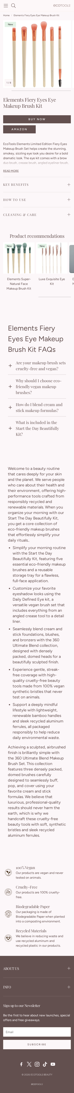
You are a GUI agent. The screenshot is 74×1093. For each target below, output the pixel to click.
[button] (5, 5)
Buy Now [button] (37, 119)
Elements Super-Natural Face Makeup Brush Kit (19, 283)
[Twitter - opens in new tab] (29, 1064)
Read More (11, 171)
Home (6, 15)
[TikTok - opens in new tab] (45, 1064)
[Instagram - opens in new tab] (37, 1064)
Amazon (19, 129)
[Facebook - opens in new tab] (21, 1064)
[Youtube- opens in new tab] (53, 1064)
